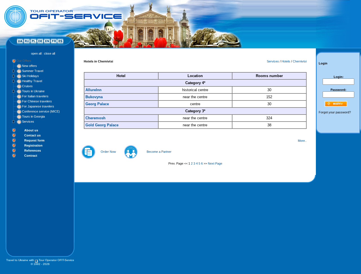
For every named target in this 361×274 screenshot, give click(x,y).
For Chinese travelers (37, 101)
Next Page (215, 163)
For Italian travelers (35, 96)
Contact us (32, 135)
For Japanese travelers (38, 106)
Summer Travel (32, 71)
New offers (29, 66)
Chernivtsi (300, 61)
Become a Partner (159, 151)
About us (31, 130)
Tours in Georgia (33, 116)
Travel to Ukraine (17, 260)
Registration (33, 145)
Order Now (108, 151)
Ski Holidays (30, 76)
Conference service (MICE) (41, 111)
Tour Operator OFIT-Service (56, 260)
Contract (30, 155)
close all (49, 53)
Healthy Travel (32, 81)
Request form (34, 140)
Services (28, 121)
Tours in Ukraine (33, 91)
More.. (302, 140)
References (32, 150)
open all (36, 53)
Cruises (27, 86)
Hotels (285, 61)
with (31, 260)
